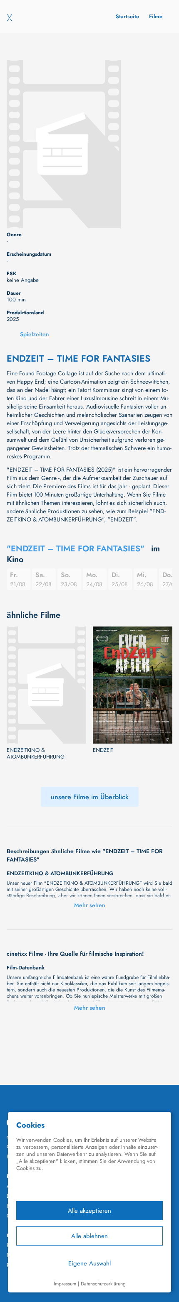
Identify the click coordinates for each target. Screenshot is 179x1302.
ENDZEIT (103, 750)
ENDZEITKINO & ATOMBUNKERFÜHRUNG (36, 753)
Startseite (127, 16)
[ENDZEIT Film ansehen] (132, 685)
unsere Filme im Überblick (90, 797)
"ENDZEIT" (121, 519)
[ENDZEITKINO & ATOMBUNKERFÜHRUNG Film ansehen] (46, 685)
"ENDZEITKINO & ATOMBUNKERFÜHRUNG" (86, 515)
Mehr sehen (89, 905)
